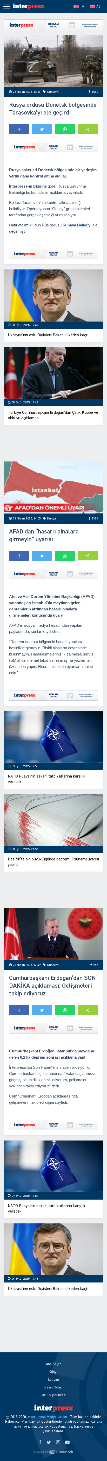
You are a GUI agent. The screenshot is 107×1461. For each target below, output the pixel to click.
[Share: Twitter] (42, 129)
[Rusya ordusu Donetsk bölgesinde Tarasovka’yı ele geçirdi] (53, 61)
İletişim (53, 1379)
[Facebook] (39, 1442)
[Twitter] (49, 1442)
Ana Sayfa (53, 1364)
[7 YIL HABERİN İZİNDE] (28, 6)
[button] (88, 129)
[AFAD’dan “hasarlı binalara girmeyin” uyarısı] (53, 487)
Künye (53, 1372)
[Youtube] (67, 1442)
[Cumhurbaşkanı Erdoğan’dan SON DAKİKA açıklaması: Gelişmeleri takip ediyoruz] (53, 934)
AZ (98, 6)
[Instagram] (58, 1442)
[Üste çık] (92, 1446)
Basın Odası (53, 1387)
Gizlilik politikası (53, 1395)
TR (82, 6)
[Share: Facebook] (19, 129)
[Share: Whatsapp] (65, 129)
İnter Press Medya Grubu (47, 1417)
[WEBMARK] (53, 1452)
